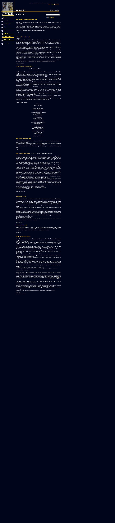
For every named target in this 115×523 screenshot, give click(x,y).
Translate (51, 17)
